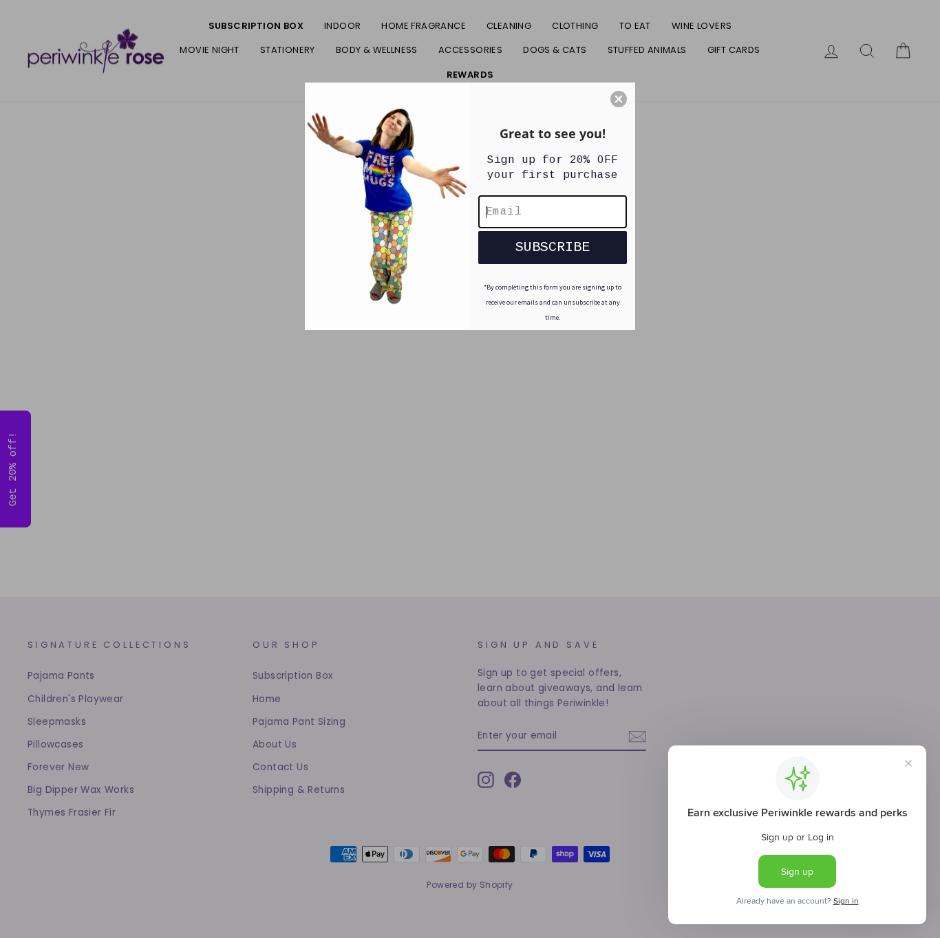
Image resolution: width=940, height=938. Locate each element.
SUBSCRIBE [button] (552, 247)
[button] (618, 99)
